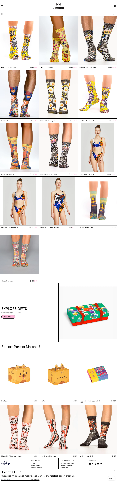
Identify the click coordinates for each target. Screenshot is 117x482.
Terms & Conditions (37, 467)
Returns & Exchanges (67, 464)
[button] (112, 5)
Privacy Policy (35, 465)
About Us (33, 464)
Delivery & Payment (66, 465)
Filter (3, 14)
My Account (64, 467)
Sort (113, 14)
